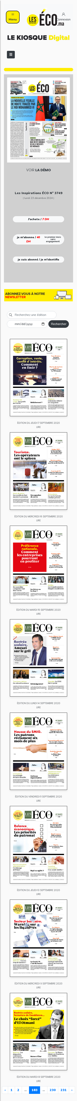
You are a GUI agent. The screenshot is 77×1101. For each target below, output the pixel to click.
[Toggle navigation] (11, 54)
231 (64, 1090)
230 (53, 1090)
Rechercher (58, 324)
